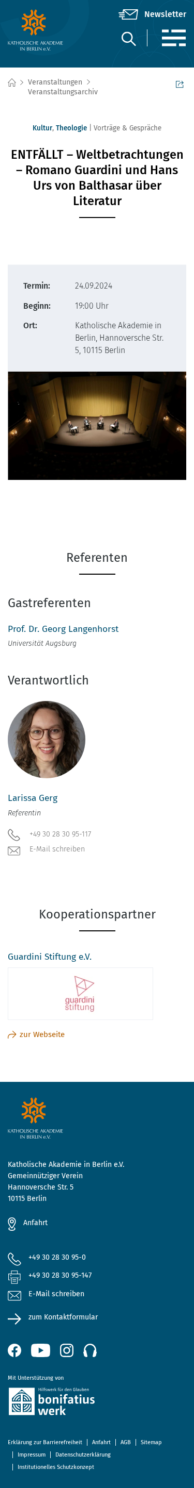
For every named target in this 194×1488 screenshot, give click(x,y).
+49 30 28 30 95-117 (60, 834)
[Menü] (173, 37)
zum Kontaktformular (63, 1317)
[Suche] (128, 38)
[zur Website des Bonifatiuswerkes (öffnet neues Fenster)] (97, 1403)
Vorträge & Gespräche (127, 128)
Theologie (71, 128)
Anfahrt (35, 1222)
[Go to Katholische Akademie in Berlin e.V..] (11, 82)
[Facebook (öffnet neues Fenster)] (14, 1350)
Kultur (42, 128)
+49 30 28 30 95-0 (57, 1257)
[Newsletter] (152, 14)
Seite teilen (181, 83)
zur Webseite (42, 1034)
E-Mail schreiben (57, 849)
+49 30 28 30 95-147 (60, 1275)
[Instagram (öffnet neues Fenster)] (66, 1350)
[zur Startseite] (37, 30)
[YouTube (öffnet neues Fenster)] (40, 1350)
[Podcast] (90, 1350)
